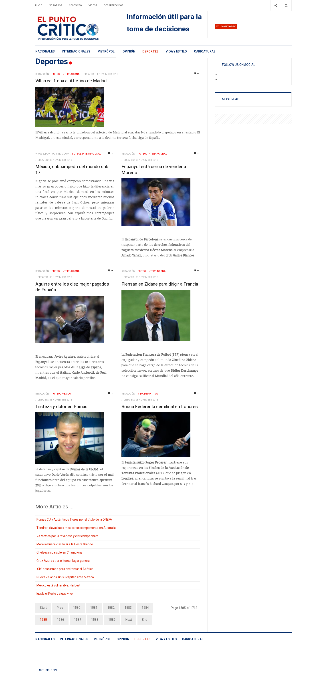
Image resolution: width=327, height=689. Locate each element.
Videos (93, 5)
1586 (60, 619)
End (144, 619)
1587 (77, 619)
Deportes (150, 51)
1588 (94, 619)
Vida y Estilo (176, 51)
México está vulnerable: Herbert (58, 585)
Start (43, 607)
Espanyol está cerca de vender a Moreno (153, 169)
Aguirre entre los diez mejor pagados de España (72, 287)
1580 (76, 607)
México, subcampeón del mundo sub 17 (71, 169)
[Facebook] (222, 74)
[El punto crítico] (75, 28)
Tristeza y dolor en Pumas (61, 406)
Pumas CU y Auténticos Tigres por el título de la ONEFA (74, 519)
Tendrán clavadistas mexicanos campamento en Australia (76, 528)
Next (128, 619)
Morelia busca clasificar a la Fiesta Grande (64, 544)
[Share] (275, 5)
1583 (128, 607)
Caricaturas (205, 51)
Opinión (129, 51)
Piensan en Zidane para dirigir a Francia (159, 284)
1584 (145, 607)
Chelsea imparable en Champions (59, 552)
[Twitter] (222, 79)
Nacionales (45, 51)
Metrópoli (106, 51)
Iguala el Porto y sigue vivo (54, 593)
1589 (111, 619)
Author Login (48, 670)
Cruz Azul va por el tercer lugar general (63, 560)
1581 (93, 607)
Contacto (75, 5)
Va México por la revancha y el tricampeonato (67, 536)
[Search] (286, 5)
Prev (60, 607)
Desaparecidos (113, 5)
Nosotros (55, 5)
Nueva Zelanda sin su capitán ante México (65, 577)
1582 (111, 607)
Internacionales (76, 51)
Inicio (38, 5)
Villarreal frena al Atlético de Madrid (71, 81)
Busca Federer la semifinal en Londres (159, 406)
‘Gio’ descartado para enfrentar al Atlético (64, 569)
